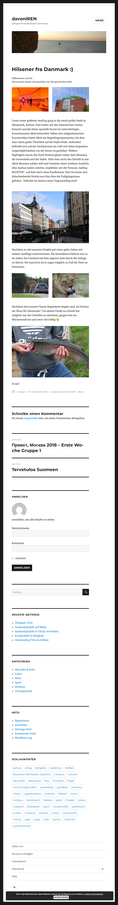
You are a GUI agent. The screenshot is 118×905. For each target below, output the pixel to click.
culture (72, 774)
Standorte (18, 868)
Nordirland (33, 800)
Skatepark (33, 806)
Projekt (70, 800)
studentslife (60, 806)
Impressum (19, 861)
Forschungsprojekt (25, 787)
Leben (18, 673)
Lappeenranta (32, 793)
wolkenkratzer (22, 825)
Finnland (58, 780)
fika (47, 780)
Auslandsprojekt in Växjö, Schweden (36, 631)
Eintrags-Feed (23, 729)
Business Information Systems (32, 774)
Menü (99, 20)
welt (46, 819)
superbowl (78, 806)
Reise (81, 392)
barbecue (56, 767)
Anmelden (21, 724)
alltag (28, 767)
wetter (57, 819)
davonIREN (24, 18)
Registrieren (22, 720)
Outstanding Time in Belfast (32, 639)
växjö (37, 819)
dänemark (34, 780)
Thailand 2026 (24, 622)
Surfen (17, 813)
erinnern (20, 558)
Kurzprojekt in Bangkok (29, 635)
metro (74, 793)
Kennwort (18, 543)
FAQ (14, 876)
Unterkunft (70, 813)
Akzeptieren (61, 897)
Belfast (69, 767)
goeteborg (46, 787)
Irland (16, 793)
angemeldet (31, 418)
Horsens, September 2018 (62, 392)
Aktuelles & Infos (25, 669)
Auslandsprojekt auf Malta (30, 627)
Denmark (19, 780)
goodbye (62, 787)
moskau (18, 800)
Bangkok (40, 767)
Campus (59, 774)
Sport (18, 682)
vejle (27, 819)
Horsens (76, 787)
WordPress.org (23, 737)
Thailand (30, 813)
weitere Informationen (94, 894)
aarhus (17, 767)
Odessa (47, 800)
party (59, 800)
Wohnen (69, 819)
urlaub (17, 819)
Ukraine (43, 813)
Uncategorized (23, 691)
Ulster (55, 813)
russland (18, 806)
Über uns (17, 846)
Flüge (70, 780)
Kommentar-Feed (25, 733)
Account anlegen (22, 853)
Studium (20, 686)
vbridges (21, 392)
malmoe (49, 793)
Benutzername (20, 528)
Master (62, 793)
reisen (82, 800)
